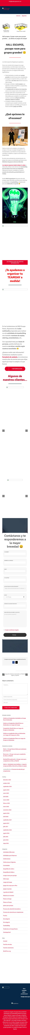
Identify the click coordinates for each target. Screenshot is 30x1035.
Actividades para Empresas (10, 855)
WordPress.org (7, 951)
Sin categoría (6, 919)
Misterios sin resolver (8, 895)
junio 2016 (5, 840)
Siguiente (24, 15)
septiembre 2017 (7, 820)
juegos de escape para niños (10, 885)
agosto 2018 (6, 813)
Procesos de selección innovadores (12, 909)
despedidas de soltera (8, 869)
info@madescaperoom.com (15, 1)
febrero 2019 (6, 803)
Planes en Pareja (7, 902)
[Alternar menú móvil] (27, 8)
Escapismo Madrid (7, 1017)
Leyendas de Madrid (8, 892)
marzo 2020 (6, 800)
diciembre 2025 (7, 780)
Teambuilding (6, 925)
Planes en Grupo (7, 899)
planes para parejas (8, 905)
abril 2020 (5, 796)
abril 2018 (5, 816)
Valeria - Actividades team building (11, 764)
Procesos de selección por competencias (13, 912)
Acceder (5, 941)
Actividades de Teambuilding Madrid (13, 1013)
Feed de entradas (7, 944)
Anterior (18, 15)
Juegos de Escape (7, 882)
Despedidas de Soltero (8, 872)
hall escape (6, 879)
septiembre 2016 (7, 830)
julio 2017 (5, 826)
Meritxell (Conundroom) (9, 759)
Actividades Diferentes (9, 852)
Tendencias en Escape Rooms (10, 929)
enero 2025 (6, 793)
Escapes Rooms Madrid (20, 1012)
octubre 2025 (6, 783)
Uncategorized (7, 932)
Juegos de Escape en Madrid (19, 1015)
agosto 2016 (6, 833)
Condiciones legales (9, 1012)
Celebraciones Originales (9, 862)
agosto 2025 (6, 790)
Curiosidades (6, 865)
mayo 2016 (6, 843)
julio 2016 (5, 836)
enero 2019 (6, 806)
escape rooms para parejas (10, 875)
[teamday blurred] (15, 289)
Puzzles (5, 915)
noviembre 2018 (7, 810)
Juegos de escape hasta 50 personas (11, 1018)
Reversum (5, 754)
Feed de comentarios (8, 947)
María (4, 749)
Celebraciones (6, 858)
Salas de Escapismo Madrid (19, 1017)
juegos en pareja (7, 889)
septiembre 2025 (7, 786)
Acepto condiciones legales (12, 630)
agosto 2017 (6, 823)
